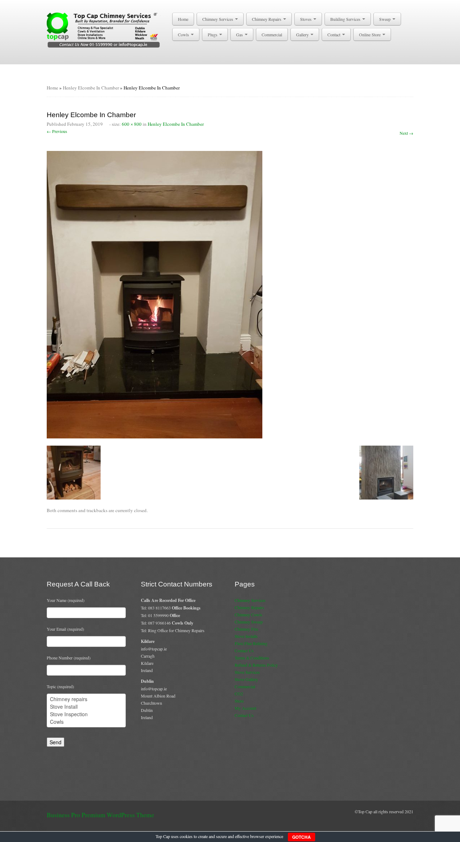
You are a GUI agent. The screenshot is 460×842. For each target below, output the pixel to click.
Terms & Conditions (252, 658)
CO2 (239, 693)
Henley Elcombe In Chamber (91, 87)
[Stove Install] (86, 706)
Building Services (346, 19)
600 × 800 (132, 124)
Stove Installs (246, 636)
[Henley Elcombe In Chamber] (154, 293)
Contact (334, 34)
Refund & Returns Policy (256, 665)
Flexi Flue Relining (251, 643)
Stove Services (247, 672)
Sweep (385, 19)
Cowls (184, 34)
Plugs (213, 34)
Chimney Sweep (249, 622)
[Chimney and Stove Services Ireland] (105, 29)
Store (239, 701)
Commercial (272, 34)
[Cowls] (86, 722)
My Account (245, 708)
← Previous (57, 131)
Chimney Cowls (248, 614)
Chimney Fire (246, 629)
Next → (406, 133)
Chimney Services (218, 19)
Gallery (303, 34)
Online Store (370, 34)
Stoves (306, 19)
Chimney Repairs (267, 19)
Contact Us (244, 650)
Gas (240, 34)
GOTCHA (301, 837)
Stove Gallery (246, 679)
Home (183, 19)
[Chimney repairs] (86, 699)
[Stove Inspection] (86, 714)
